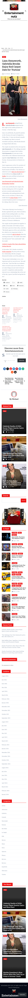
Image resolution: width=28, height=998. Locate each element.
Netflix (4, 176)
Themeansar (16, 987)
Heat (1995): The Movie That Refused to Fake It (18, 537)
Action (3, 805)
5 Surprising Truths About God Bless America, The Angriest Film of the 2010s (19, 590)
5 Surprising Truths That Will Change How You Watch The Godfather (18, 566)
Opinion (14, 535)
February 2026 (5, 699)
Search (5, 496)
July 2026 (4, 680)
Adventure (4, 809)
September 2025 (6, 718)
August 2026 (5, 676)
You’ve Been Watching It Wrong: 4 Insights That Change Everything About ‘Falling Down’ (19, 609)
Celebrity (4, 813)
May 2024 (4, 779)
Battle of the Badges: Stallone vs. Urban (17, 556)
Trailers (4, 874)
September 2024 (6, 764)
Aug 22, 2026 (11, 432)
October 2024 (5, 760)
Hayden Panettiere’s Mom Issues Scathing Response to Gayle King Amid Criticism (13, 652)
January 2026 (5, 703)
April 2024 (4, 783)
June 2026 (4, 683)
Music (3, 844)
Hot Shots (4, 828)
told (16, 234)
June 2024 (4, 775)
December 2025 (6, 706)
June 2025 (4, 729)
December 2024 (6, 752)
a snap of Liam (14, 197)
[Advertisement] (14, 32)
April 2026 (4, 691)
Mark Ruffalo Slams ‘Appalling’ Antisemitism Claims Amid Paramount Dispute (12, 484)
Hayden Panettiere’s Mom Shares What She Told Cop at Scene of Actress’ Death (13, 646)
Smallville (4, 867)
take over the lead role (18, 172)
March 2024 (5, 787)
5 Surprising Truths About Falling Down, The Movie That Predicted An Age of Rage (19, 599)
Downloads (5, 821)
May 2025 (4, 733)
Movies (20, 572)
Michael (8, 73)
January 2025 (5, 748)
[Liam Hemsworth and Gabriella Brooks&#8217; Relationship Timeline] (18, 315)
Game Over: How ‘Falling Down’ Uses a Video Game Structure (19, 617)
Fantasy (4, 825)
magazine (6, 251)
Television (4, 870)
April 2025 (4, 737)
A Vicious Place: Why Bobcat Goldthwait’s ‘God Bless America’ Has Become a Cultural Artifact (19, 579)
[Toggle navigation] (3, 11)
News (4, 57)
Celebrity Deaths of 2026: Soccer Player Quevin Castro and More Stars (13, 428)
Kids (3, 836)
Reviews (4, 859)
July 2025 (4, 725)
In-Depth (14, 532)
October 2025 (5, 714)
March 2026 (5, 695)
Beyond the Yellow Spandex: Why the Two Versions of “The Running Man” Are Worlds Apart (19, 548)
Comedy (4, 817)
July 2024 (4, 771)
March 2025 (5, 741)
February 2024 (5, 790)
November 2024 (6, 756)
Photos (3, 855)
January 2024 (5, 794)
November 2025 (6, 710)
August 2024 (5, 767)
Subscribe (21, 360)
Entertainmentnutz (14, 14)
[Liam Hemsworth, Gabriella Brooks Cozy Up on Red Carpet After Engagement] (7, 315)
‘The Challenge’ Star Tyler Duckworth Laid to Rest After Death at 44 (13, 455)
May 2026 (4, 687)
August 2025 (5, 722)
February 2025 (5, 745)
